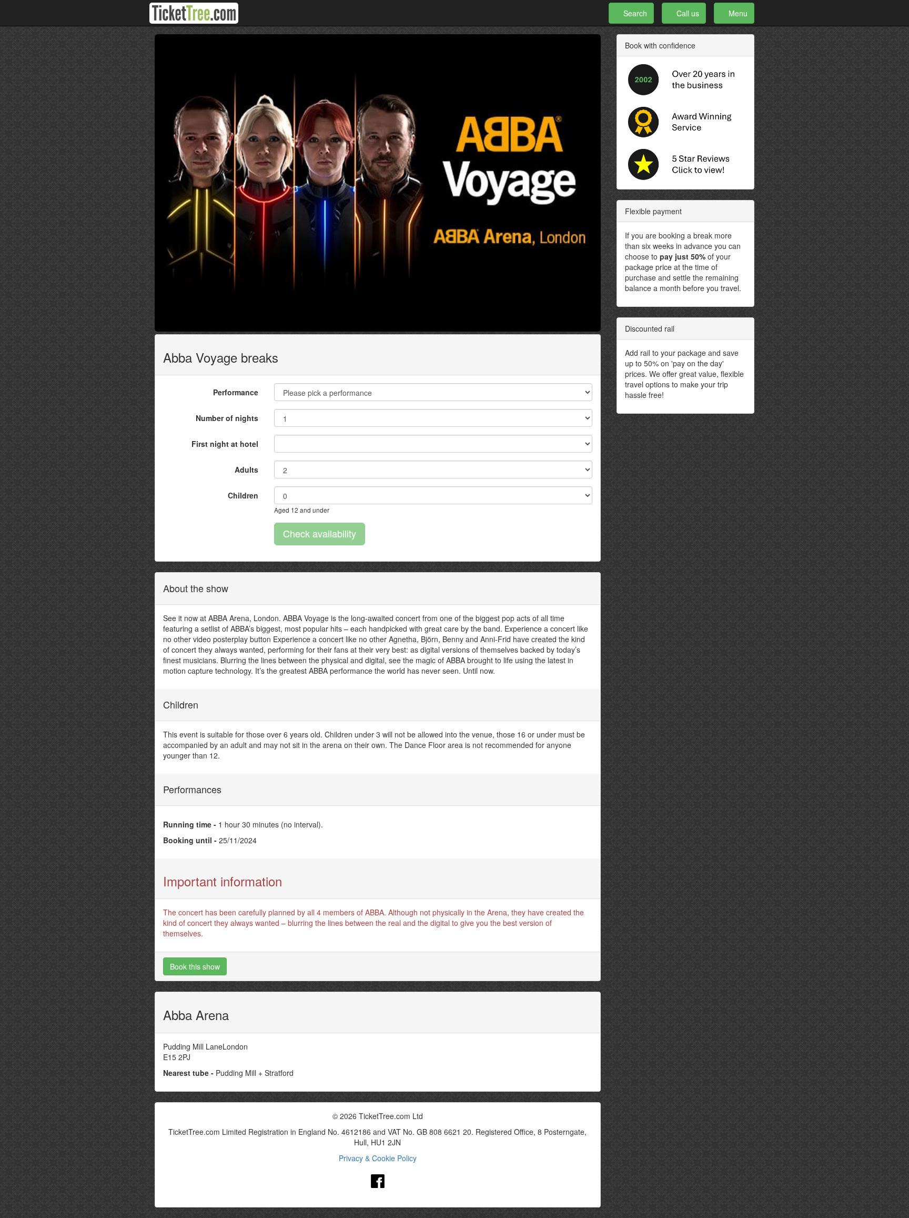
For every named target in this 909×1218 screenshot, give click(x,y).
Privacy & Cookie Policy (378, 1158)
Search (634, 13)
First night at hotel (224, 443)
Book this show (195, 966)
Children (243, 495)
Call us (686, 13)
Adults (246, 469)
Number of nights (227, 418)
